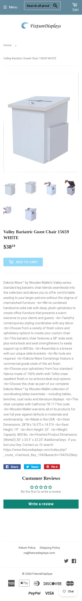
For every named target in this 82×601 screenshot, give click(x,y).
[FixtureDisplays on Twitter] (66, 561)
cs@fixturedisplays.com (39, 553)
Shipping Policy (50, 547)
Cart (75, 10)
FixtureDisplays (42, 573)
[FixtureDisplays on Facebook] (74, 561)
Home (7, 45)
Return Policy (27, 547)
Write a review (41, 504)
